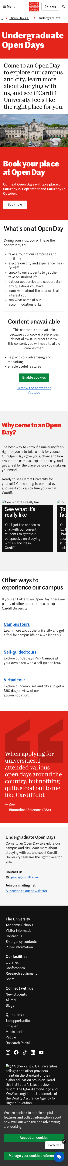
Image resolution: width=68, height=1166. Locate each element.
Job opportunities (18, 1021)
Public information (19, 947)
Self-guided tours (20, 652)
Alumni (11, 1000)
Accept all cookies (34, 1138)
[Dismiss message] (64, 1141)
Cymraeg (50, 6)
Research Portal (18, 1043)
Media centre (16, 1032)
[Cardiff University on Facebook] (16, 1052)
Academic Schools (19, 925)
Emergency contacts (21, 942)
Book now (15, 204)
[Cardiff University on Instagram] (8, 1052)
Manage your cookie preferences (34, 1156)
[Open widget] (59, 1157)
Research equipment (21, 973)
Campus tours (17, 624)
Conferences (15, 968)
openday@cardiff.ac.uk (24, 877)
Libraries (12, 962)
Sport (10, 979)
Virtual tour (14, 680)
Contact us (14, 936)
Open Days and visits (25, 18)
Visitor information (19, 930)
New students (16, 994)
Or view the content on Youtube (34, 390)
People (11, 1037)
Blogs (10, 1005)
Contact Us (54, 1145)
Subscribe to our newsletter (26, 891)
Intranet (12, 1026)
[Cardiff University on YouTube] (41, 1052)
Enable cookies (34, 377)
